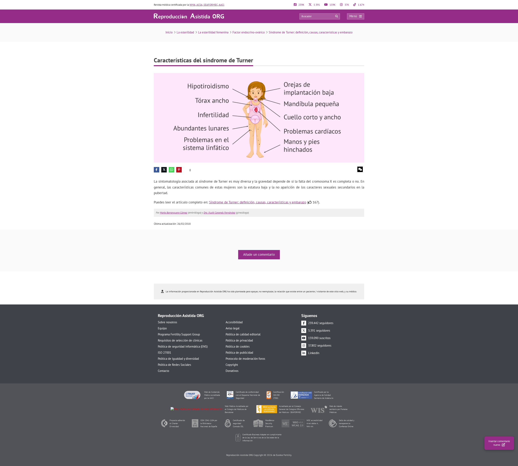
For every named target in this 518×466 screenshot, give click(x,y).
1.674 (360, 4)
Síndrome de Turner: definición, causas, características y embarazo (310, 32)
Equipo (162, 328)
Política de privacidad (239, 340)
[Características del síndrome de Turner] (259, 117)
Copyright (232, 364)
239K (301, 4)
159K (332, 4)
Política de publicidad (239, 352)
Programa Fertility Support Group (179, 334)
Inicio (169, 32)
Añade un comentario (259, 254)
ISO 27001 (164, 352)
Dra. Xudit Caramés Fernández (219, 212)
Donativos (232, 370)
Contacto (163, 370)
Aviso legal (232, 328)
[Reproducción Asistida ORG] (189, 16)
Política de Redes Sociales (174, 364)
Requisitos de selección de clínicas (180, 340)
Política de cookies (237, 346)
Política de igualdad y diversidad (178, 358)
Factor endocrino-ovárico (248, 32)
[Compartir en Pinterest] (179, 169)
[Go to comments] (360, 169)
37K (346, 4)
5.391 (316, 4)
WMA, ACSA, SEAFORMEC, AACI (207, 4)
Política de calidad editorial (243, 334)
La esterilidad (185, 32)
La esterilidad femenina (213, 32)
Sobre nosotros (167, 322)
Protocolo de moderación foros (245, 358)
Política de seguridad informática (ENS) (183, 346)
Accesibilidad (234, 322)
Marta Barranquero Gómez (173, 212)
